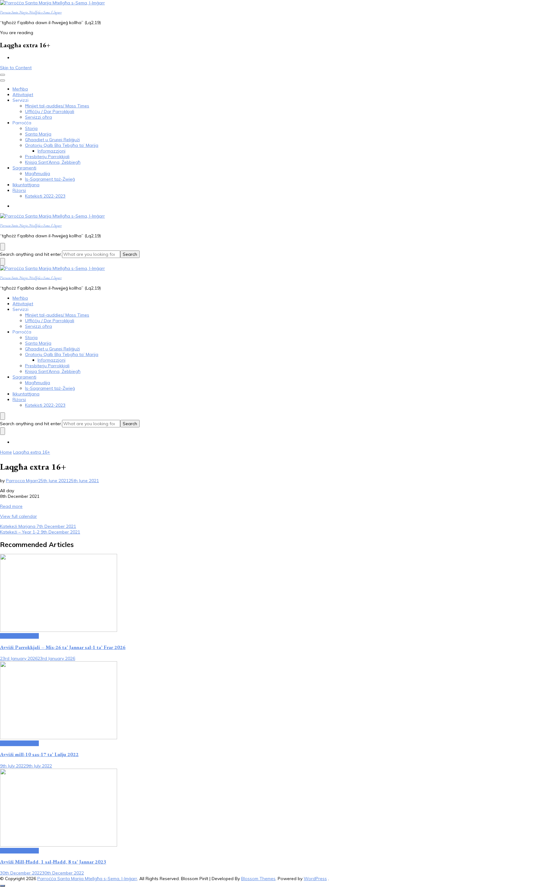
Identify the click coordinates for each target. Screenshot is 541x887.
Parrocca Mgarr (22, 480)
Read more (11, 506)
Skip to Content (16, 67)
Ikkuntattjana (26, 185)
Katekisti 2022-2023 (45, 196)
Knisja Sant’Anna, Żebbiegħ (52, 162)
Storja (31, 128)
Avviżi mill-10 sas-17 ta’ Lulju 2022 (39, 754)
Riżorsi (19, 190)
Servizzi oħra (38, 117)
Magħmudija (37, 173)
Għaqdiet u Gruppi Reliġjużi (52, 139)
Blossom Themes (258, 878)
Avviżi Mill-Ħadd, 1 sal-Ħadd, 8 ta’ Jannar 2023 (53, 862)
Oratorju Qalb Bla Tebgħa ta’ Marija (61, 145)
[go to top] (2, 886)
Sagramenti (24, 168)
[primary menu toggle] (2, 75)
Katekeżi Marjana (38, 526)
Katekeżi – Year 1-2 (40, 532)
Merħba (20, 89)
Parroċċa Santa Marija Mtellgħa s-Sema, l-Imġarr (31, 12)
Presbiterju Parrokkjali (47, 156)
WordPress (315, 878)
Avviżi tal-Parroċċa (19, 636)
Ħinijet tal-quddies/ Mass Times (57, 106)
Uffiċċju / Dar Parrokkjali (49, 111)
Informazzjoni (51, 151)
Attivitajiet (23, 94)
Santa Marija (38, 134)
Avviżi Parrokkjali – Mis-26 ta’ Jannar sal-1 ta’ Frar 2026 (63, 647)
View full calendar (18, 516)
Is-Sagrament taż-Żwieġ (50, 179)
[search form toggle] (2, 246)
